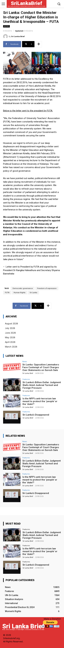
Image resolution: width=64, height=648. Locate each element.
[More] (38, 44)
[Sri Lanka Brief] (6, 36)
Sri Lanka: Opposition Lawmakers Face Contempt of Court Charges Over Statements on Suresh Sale (40, 367)
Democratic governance (23, 288)
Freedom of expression (47, 288)
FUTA (7, 293)
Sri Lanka (33, 293)
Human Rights (19, 293)
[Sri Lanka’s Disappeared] (12, 417)
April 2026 (10, 342)
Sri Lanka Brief (18, 36)
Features (26, 379)
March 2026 (11, 346)
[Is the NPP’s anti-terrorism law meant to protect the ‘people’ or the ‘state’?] (12, 401)
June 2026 (10, 332)
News (6, 26)
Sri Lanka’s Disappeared (36, 414)
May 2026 (10, 337)
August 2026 (11, 323)
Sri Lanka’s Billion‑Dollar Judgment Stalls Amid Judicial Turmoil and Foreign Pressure (42, 385)
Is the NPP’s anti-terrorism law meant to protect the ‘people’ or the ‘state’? (40, 401)
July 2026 (10, 328)
